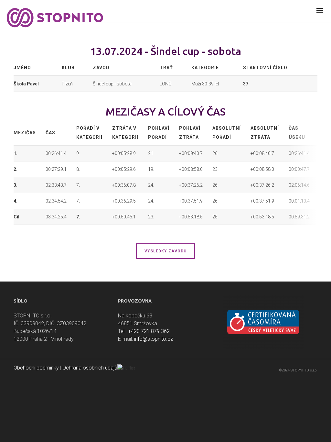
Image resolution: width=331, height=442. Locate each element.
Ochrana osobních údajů (89, 368)
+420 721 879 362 (149, 331)
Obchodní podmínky (36, 368)
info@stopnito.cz (153, 339)
